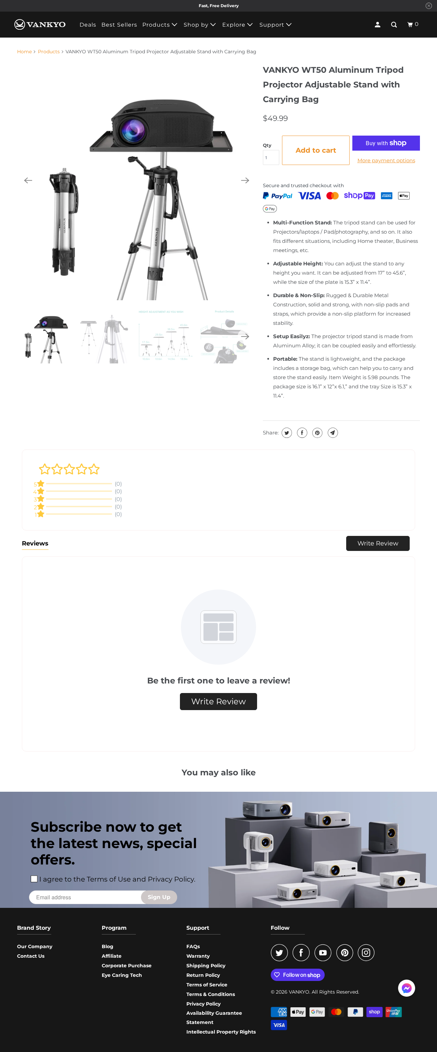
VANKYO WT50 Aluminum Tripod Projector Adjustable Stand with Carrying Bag (333, 84)
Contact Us (30, 956)
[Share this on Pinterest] (317, 433)
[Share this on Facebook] (301, 433)
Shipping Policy (205, 966)
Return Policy (203, 975)
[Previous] (28, 180)
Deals (88, 25)
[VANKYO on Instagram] (368, 952)
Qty (267, 145)
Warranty (198, 956)
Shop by (197, 25)
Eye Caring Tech (122, 975)
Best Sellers (119, 25)
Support (272, 25)
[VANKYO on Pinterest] (346, 952)
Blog (107, 946)
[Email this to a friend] (332, 433)
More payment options (386, 160)
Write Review (377, 543)
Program (114, 928)
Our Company (34, 946)
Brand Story (34, 928)
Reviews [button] (35, 543)
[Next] (245, 180)
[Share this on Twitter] (286, 433)
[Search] (394, 24)
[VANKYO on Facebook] (303, 952)
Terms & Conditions (210, 994)
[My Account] (378, 24)
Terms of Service (206, 985)
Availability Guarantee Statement (214, 1017)
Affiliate (112, 956)
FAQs (193, 946)
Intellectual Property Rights (221, 1032)
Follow (280, 928)
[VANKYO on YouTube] (324, 952)
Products (157, 25)
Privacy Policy (203, 1004)
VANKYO (299, 992)
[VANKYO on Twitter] (281, 952)
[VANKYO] (40, 24)
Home (24, 52)
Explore (234, 25)
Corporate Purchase (127, 966)
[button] (406, 989)
